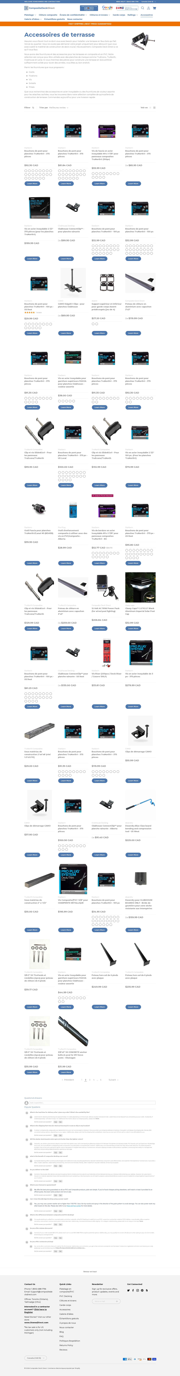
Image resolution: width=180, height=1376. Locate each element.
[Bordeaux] (130, 249)
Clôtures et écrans (67, 1301)
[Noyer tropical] (26, 178)
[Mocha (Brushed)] (137, 253)
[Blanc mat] (96, 324)
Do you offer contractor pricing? (41, 1241)
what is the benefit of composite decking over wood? (49, 1156)
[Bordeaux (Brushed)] (144, 253)
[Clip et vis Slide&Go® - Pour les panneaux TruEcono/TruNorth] (39, 431)
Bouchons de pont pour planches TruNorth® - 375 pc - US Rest (140, 533)
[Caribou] (114, 398)
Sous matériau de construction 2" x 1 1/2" (35, 901)
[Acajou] (80, 998)
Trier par (43, 107)
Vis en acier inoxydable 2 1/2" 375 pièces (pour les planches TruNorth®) (38, 232)
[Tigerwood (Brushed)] (148, 249)
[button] (154, 8)
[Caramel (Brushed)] (141, 253)
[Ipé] (77, 998)
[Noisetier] (26, 174)
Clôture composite (48, 15)
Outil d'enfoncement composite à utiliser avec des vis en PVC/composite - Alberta (72, 534)
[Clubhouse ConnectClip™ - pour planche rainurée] (73, 208)
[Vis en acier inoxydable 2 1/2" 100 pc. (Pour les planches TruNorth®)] (140, 431)
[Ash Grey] (100, 173)
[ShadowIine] (93, 398)
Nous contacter (74, 19)
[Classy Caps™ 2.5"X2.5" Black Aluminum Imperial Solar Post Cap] (140, 587)
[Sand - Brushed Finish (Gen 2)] (47, 171)
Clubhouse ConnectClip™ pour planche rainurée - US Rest (73, 675)
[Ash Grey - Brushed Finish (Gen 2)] (36, 174)
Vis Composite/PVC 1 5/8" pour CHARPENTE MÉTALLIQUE (73, 901)
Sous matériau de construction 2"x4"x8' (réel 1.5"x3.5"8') (37, 754)
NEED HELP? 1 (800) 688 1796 (127, 1)
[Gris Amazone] (47, 174)
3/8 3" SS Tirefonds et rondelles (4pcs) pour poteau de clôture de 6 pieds (38, 978)
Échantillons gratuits (54, 19)
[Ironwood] (50, 398)
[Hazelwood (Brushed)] (141, 249)
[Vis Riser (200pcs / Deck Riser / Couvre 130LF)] (107, 653)
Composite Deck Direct (38, 1368)
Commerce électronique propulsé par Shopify (64, 1368)
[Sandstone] (33, 402)
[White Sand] (93, 402)
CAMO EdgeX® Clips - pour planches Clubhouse (71, 305)
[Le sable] (43, 171)
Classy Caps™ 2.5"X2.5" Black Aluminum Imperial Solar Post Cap (140, 611)
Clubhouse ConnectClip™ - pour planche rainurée (71, 230)
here (97, 1118)
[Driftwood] (40, 398)
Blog (61, 1332)
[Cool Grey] (36, 398)
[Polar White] (29, 402)
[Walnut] (36, 402)
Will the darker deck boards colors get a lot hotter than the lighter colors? (56, 1139)
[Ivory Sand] (66, 401)
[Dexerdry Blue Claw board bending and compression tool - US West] (140, 805)
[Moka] (33, 171)
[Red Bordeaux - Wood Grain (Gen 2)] (40, 171)
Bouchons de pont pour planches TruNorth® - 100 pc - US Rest (39, 307)
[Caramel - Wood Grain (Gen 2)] (36, 171)
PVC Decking (65, 1296)
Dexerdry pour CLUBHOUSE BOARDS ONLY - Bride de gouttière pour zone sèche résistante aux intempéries (138, 904)
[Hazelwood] (96, 173)
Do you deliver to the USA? (39, 1169)
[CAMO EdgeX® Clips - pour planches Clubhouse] (73, 283)
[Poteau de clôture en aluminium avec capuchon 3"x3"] (140, 283)
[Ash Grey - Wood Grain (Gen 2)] (66, 476)
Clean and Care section (74, 1206)
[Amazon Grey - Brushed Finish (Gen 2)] (50, 174)
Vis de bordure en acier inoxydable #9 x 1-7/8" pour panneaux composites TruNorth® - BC (105, 534)
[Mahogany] (26, 402)
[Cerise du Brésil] (33, 178)
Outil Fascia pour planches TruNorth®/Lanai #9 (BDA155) (38, 531)
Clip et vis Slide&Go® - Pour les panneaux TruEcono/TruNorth (38, 455)
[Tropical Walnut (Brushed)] (127, 253)
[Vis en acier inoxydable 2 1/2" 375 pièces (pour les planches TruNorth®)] (39, 208)
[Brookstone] (26, 398)
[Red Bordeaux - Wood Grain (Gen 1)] (70, 472)
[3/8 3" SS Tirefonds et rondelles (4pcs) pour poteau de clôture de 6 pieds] (39, 954)
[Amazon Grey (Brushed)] (151, 249)
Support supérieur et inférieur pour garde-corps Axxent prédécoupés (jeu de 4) (107, 307)
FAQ (61, 1336)
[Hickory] (43, 398)
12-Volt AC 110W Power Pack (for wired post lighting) (105, 609)
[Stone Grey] (93, 173)
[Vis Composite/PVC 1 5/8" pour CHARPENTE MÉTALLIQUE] (73, 879)
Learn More (32, 184)
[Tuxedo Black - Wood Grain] (80, 472)
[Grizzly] (118, 398)
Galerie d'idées (66, 1314)
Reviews (63, 1350)
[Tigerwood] (103, 173)
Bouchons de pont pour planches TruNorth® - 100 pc (106, 230)
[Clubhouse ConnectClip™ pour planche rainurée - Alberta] (107, 805)
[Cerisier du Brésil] (111, 553)
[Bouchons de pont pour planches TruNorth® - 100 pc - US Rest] (39, 283)
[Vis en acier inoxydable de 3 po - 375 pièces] (140, 653)
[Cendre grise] (33, 174)
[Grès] (73, 998)
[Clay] (29, 398)
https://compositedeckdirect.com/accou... (70, 1248)
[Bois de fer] (84, 998)
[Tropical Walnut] (111, 173)
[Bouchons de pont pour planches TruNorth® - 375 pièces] (39, 130)
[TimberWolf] (111, 398)
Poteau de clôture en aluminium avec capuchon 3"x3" (138, 307)
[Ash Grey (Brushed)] (144, 249)
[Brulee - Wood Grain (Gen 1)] (77, 472)
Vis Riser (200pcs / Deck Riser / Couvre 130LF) (106, 675)
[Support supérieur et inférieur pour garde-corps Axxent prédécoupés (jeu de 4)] (107, 283)
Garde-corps (119, 15)
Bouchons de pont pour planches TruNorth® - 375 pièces (37, 154)
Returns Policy (66, 1345)
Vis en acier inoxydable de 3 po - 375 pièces (139, 675)
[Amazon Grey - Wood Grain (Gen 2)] (80, 476)
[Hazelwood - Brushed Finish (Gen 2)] (29, 174)
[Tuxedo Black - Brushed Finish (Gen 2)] (43, 178)
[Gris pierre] (26, 171)
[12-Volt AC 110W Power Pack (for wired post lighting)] (107, 587)
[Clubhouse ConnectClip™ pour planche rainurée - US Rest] (73, 653)
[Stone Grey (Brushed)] (134, 253)
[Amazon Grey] (107, 173)
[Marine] (63, 401)
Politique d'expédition (69, 1341)
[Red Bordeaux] (96, 177)
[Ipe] (47, 398)
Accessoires (147, 15)
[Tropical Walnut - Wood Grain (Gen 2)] (59, 480)
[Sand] (100, 177)
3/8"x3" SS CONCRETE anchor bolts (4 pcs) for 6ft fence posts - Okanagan (72, 1055)
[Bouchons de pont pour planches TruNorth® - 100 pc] (107, 208)
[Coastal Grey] (73, 401)
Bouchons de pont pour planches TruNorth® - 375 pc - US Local (72, 455)
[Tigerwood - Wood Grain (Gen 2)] (73, 476)
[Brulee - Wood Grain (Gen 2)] (50, 171)
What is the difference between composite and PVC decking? (52, 1215)
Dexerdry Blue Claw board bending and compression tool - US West (138, 829)
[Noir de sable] (93, 324)
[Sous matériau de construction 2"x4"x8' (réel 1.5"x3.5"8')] (39, 731)
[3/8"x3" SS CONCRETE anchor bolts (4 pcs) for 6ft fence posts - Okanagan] (73, 1031)
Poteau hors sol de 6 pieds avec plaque (105, 976)
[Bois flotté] (63, 1001)
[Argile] (70, 998)
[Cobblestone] (96, 398)
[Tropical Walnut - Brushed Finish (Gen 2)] (29, 178)
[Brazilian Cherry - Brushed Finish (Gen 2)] (36, 178)
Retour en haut (90, 1272)
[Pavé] (63, 998)
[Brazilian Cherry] (114, 173)
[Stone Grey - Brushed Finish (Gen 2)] (29, 171)
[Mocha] (118, 173)
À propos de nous (67, 1323)
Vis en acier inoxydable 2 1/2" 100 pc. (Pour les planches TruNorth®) (139, 455)
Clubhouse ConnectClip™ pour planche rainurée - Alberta (107, 827)
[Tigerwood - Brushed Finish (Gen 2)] (43, 174)
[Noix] (59, 998)
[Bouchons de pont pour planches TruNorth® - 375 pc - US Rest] (140, 509)
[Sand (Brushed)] (148, 253)
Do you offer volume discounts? (41, 1228)
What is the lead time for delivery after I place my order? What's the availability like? (60, 1112)
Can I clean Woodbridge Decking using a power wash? (49, 1199)
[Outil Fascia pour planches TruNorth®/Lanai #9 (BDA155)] (39, 509)
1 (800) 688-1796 (38, 1289)
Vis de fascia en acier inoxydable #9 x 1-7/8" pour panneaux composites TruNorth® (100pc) (105, 155)
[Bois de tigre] (40, 174)
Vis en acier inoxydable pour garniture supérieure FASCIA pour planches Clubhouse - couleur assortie (72, 382)
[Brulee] (103, 177)
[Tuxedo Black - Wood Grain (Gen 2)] (40, 178)
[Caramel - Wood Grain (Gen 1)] (66, 472)
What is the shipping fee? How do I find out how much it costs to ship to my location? (60, 1125)
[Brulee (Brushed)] (151, 253)
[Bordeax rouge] (96, 557)
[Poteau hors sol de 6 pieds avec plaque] (107, 954)
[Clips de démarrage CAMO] (140, 731)
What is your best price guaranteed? (43, 1185)
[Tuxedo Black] (40, 328)
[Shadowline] (70, 401)
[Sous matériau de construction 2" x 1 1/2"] (39, 879)
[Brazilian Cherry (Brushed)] (130, 253)
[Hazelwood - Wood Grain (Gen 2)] (59, 476)
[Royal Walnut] (59, 401)
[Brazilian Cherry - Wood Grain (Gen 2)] (66, 480)
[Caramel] (93, 177)
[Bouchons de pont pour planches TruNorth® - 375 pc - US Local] (73, 431)
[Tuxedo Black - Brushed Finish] (84, 472)
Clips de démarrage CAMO (138, 752)
